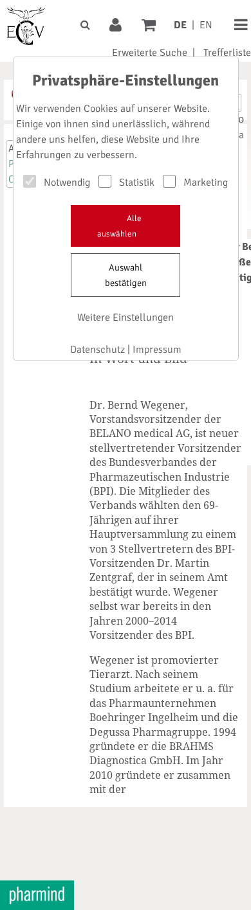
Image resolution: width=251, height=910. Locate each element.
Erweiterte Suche (149, 52)
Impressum (157, 349)
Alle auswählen (119, 226)
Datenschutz (97, 349)
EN (206, 25)
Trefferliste (227, 52)
